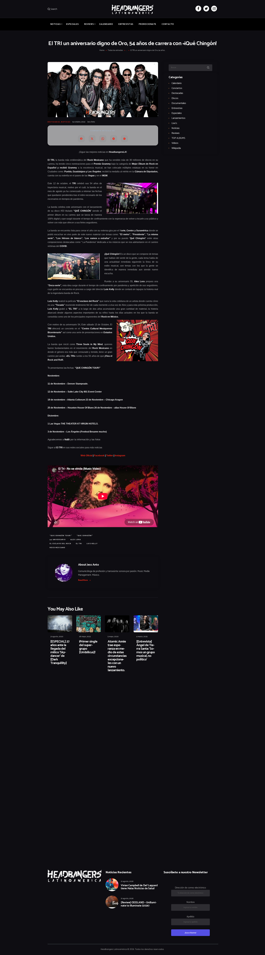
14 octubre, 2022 (78, 121)
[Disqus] (69, 683)
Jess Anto (91, 121)
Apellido (190, 917)
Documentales (179, 103)
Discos (175, 98)
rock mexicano (57, 547)
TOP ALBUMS (178, 138)
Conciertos (177, 88)
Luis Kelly (92, 543)
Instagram (120, 455)
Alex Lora (75, 539)
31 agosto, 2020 (56, 636)
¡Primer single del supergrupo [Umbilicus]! (88, 647)
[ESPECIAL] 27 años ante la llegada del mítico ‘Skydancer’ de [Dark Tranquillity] (59, 652)
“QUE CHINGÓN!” (85, 535)
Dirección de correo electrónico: (190, 888)
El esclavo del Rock (60, 543)
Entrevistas (177, 108)
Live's (174, 123)
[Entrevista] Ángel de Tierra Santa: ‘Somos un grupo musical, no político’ (145, 650)
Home (102, 50)
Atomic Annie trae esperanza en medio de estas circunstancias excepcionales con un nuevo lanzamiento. (117, 656)
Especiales (177, 113)
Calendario (177, 83)
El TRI (79, 543)
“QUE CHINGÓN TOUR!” (61, 535)
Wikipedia (176, 148)
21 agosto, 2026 (127, 881)
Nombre (190, 902)
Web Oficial (86, 455)
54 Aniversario (58, 539)
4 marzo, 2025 (142, 636)
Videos (175, 143)
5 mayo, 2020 (113, 636)
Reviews (176, 133)
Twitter (109, 455)
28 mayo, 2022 (85, 636)
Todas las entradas (115, 50)
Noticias (65, 122)
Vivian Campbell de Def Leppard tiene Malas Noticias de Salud (139, 887)
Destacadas (54, 122)
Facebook (99, 455)
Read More (83, 580)
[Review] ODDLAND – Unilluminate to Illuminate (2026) (139, 904)
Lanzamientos (178, 118)
